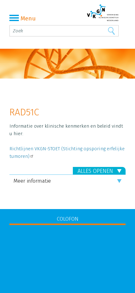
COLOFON (67, 219)
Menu (28, 18)
